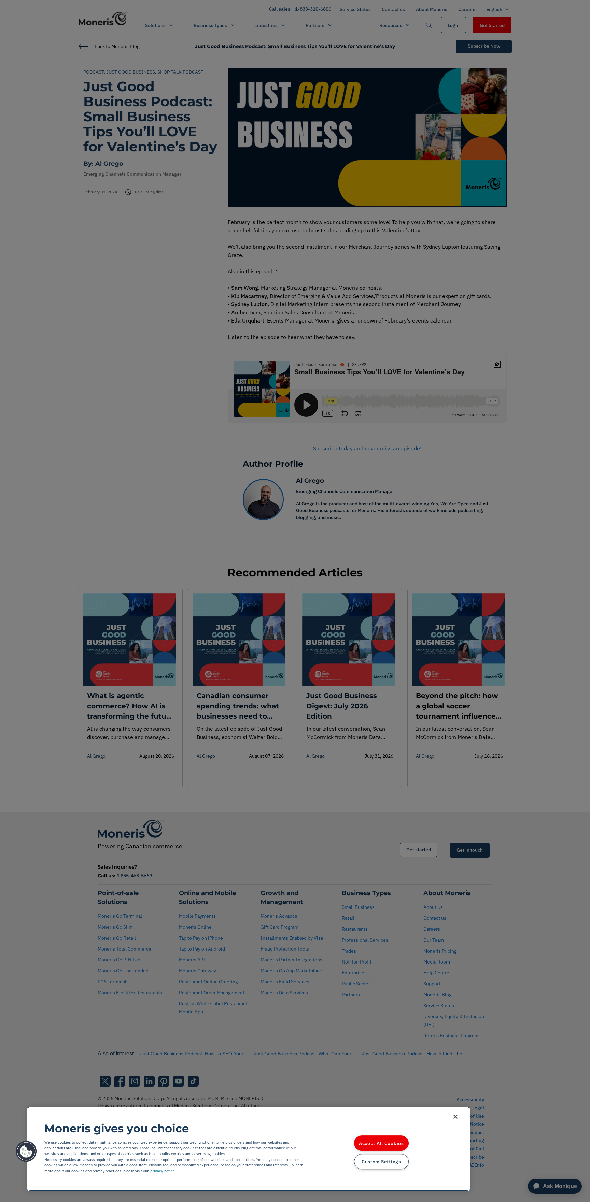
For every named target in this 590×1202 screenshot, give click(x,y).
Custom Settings (381, 1161)
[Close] (455, 1116)
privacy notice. (163, 1171)
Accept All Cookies (381, 1143)
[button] (26, 1151)
